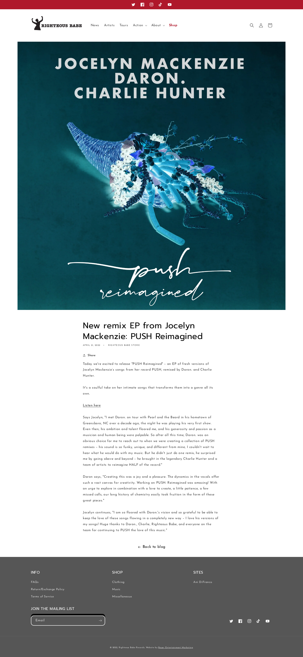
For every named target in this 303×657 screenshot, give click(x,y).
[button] (139, 25)
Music (116, 589)
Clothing (118, 582)
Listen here (92, 405)
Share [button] (92, 355)
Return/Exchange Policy (47, 589)
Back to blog (154, 547)
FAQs (35, 582)
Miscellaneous (122, 596)
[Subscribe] (100, 621)
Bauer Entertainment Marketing (175, 647)
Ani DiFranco (202, 582)
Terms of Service (42, 596)
